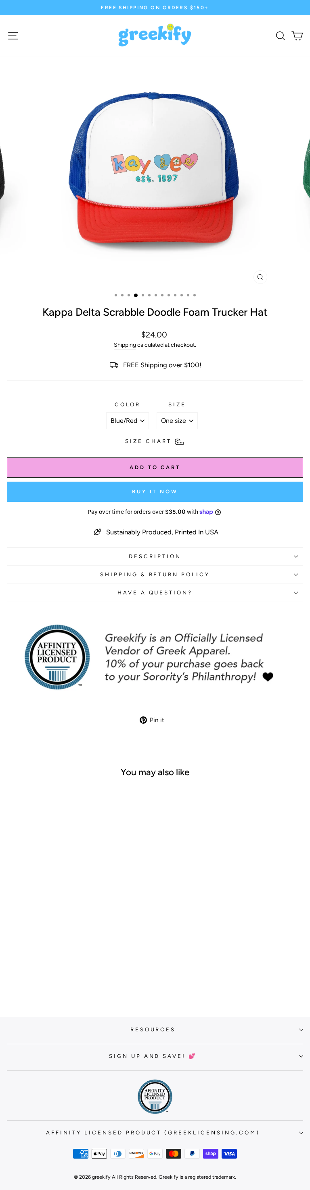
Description (155, 556)
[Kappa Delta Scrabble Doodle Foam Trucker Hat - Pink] (68, 979)
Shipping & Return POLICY (155, 574)
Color (128, 404)
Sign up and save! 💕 (153, 1056)
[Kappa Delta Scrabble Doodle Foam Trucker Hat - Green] (59, 979)
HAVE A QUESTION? (155, 592)
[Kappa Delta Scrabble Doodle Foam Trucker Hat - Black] (50, 979)
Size (177, 404)
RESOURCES (153, 1029)
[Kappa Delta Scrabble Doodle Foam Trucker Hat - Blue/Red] (78, 979)
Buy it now (155, 491)
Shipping (125, 344)
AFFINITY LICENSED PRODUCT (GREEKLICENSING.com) (153, 1132)
